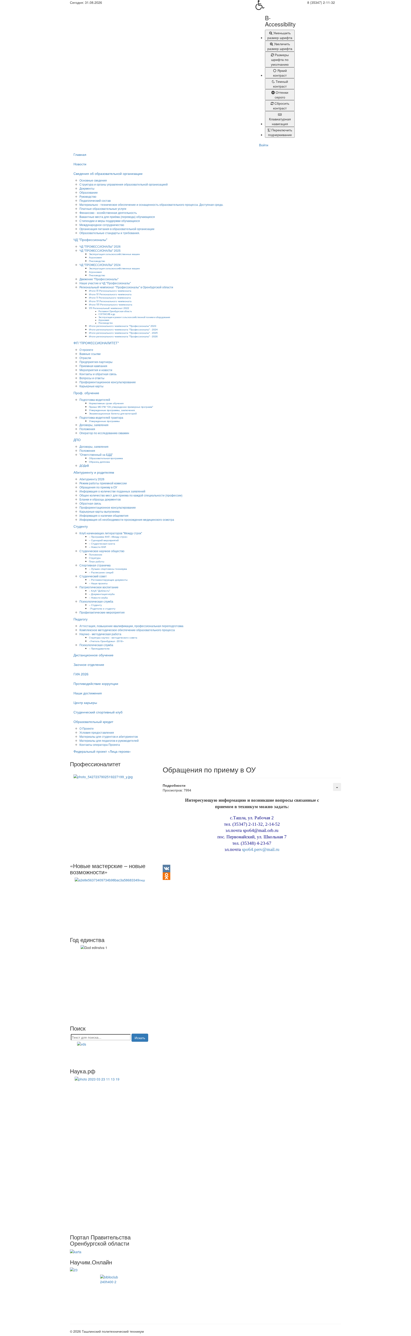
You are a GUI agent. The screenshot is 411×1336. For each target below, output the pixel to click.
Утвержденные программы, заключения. (112, 410)
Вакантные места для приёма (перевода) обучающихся (117, 217)
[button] (275, 5)
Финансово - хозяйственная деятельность (108, 213)
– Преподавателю (99, 648)
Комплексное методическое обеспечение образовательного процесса (127, 630)
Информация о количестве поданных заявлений (112, 491)
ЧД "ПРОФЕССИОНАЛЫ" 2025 (100, 250)
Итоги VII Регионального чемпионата (110, 304)
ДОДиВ (84, 465)
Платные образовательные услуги (102, 208)
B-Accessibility (280, 21)
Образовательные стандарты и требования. (109, 233)
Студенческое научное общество (101, 551)
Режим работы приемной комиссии (103, 483)
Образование (88, 192)
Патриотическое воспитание (98, 587)
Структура (95, 558)
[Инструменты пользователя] (337, 787)
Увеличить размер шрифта (279, 46)
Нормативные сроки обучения (106, 403)
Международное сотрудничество (101, 225)
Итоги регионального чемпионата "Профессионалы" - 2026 (123, 336)
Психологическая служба (96, 601)
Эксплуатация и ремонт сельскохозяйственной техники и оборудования (134, 317)
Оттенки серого (282, 94)
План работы (96, 561)
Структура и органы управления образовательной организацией (123, 184)
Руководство (87, 196)
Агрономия (95, 257)
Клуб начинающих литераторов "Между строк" (110, 533)
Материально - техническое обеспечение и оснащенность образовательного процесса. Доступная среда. (151, 204)
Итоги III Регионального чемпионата (110, 290)
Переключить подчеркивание (280, 132)
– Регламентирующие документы (108, 579)
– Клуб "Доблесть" (99, 590)
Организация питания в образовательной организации (116, 229)
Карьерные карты (91, 386)
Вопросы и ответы (91, 378)
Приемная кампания (93, 366)
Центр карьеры (85, 702)
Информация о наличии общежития (103, 515)
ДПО (77, 439)
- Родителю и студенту (102, 608)
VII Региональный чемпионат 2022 (109, 308)
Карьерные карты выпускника (99, 511)
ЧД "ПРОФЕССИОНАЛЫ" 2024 (100, 265)
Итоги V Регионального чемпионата (110, 297)
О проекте (86, 350)
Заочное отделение (88, 664)
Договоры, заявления (93, 425)
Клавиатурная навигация (280, 121)
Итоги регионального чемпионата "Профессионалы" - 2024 (123, 329)
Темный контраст (280, 83)
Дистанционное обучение (93, 655)
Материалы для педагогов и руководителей (109, 740)
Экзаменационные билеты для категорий (113, 413)
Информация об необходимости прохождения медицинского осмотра (126, 519)
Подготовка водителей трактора (101, 417)
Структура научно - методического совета (113, 637)
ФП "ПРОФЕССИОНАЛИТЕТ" (96, 342)
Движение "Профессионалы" (98, 279)
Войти (263, 144)
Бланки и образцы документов (100, 499)
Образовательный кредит (93, 721)
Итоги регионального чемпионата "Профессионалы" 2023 (122, 326)
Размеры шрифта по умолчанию (280, 59)
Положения (87, 429)
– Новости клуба (98, 597)
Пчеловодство (97, 261)
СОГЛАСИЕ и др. (106, 314)
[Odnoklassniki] (252, 876)
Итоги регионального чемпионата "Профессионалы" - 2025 (123, 332)
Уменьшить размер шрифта (279, 35)
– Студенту (95, 605)
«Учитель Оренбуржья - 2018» (106, 641)
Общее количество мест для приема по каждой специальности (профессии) (130, 495)
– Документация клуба (102, 594)
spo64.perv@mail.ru (260, 849)
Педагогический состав (95, 200)
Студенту (80, 526)
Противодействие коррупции (95, 683)
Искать (140, 1037)
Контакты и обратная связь (98, 374)
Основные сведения (93, 180)
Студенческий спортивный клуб (97, 712)
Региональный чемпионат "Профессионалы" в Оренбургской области (126, 287)
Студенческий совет (93, 576)
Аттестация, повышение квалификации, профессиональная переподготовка (131, 626)
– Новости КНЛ (97, 547)
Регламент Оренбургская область (115, 311)
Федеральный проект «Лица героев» (102, 751)
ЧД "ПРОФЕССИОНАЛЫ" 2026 (100, 246)
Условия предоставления (96, 732)
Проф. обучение (86, 392)
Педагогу (80, 619)
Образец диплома (99, 461)
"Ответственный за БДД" (96, 454)
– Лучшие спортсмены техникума (108, 568)
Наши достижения (87, 693)
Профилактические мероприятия (102, 612)
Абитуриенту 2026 (91, 479)
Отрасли (85, 358)
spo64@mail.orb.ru (261, 830)
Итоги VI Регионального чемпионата (110, 301)
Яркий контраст (280, 73)
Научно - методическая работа (100, 634)
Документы (86, 188)
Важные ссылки (90, 354)
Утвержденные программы (104, 421)
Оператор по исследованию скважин (104, 433)
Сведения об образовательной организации (107, 173)
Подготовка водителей (94, 400)
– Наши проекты (98, 583)
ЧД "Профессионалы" (90, 239)
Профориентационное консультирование (107, 382)
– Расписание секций (101, 572)
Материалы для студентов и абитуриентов (108, 736)
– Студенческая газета (102, 543)
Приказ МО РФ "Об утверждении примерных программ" (121, 406)
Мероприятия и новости (95, 370)
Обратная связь (90, 503)
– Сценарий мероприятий (104, 540)
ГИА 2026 (80, 674)
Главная (79, 154)
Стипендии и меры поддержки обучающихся (109, 221)
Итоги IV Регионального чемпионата (110, 294)
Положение (95, 554)
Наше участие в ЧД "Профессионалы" (105, 283)
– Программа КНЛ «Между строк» (108, 536)
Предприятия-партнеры (96, 362)
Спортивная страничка (95, 565)
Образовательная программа (106, 458)
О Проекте (86, 728)
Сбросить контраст (281, 105)
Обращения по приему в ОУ (98, 487)
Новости (79, 164)
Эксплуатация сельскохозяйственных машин (114, 254)
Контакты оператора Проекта (99, 744)
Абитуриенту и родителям (93, 472)
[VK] (252, 868)
